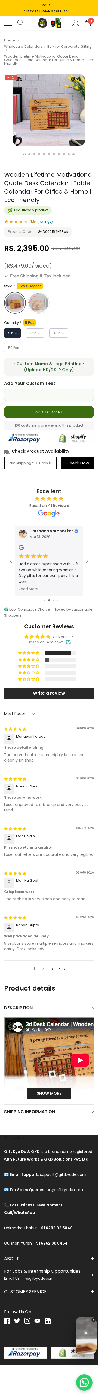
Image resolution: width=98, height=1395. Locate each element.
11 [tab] (73, 154)
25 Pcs (58, 333)
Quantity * (19, 322)
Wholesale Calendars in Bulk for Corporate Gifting (48, 46)
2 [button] (43, 968)
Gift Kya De (13, 1137)
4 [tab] (39, 154)
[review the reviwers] (21, 548)
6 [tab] (49, 154)
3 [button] (52, 968)
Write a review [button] (49, 693)
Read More (28, 589)
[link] (9, 1321)
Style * (22, 286)
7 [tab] (54, 154)
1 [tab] (24, 154)
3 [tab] (34, 154)
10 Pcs (35, 333)
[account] (75, 22)
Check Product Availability (40, 451)
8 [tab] (59, 154)
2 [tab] (29, 154)
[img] (15, 729)
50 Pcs (13, 347)
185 (17, 425)
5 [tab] (44, 154)
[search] (20, 22)
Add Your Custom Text (29, 383)
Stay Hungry (39, 303)
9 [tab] (64, 154)
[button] (29, 653)
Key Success (15, 303)
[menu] (8, 23)
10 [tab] (69, 154)
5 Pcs (12, 333)
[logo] (49, 22)
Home (9, 40)
